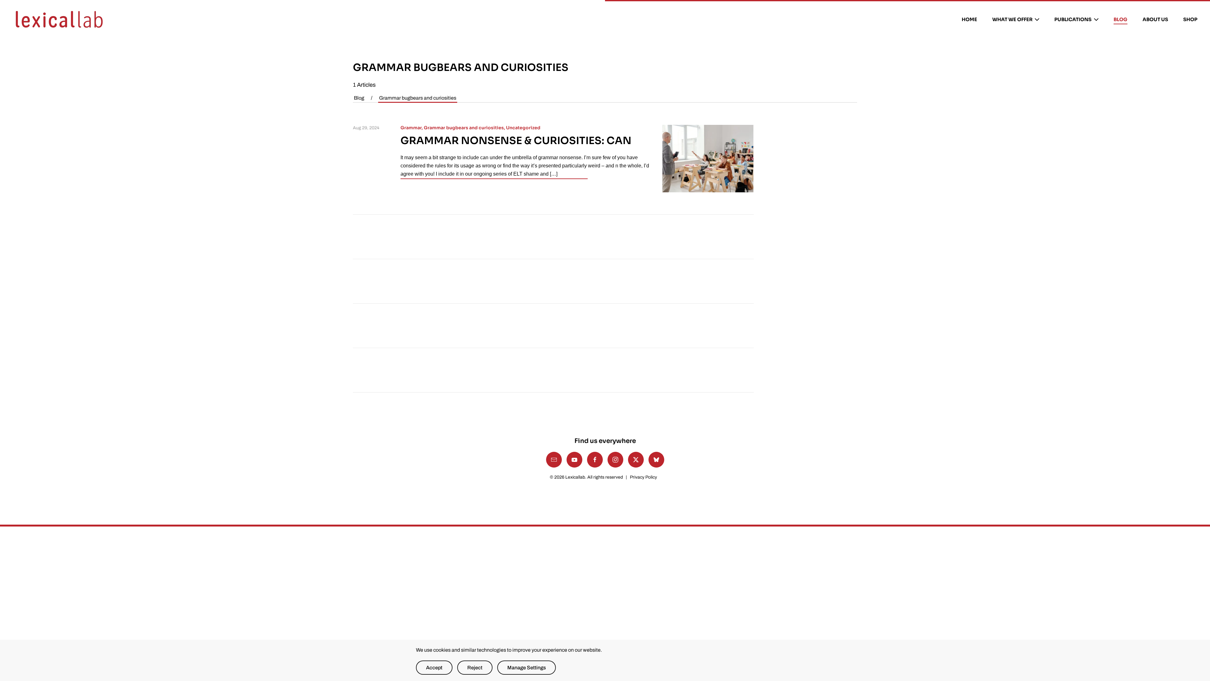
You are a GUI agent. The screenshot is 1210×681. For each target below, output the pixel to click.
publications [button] (1073, 19)
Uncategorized (523, 128)
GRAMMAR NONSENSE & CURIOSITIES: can (515, 140)
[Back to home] (59, 19)
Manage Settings (526, 667)
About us (1155, 19)
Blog (1120, 19)
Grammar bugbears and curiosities (464, 128)
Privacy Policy (643, 477)
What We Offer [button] (1012, 19)
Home (969, 19)
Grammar (411, 128)
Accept (434, 667)
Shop (1190, 19)
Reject (474, 667)
